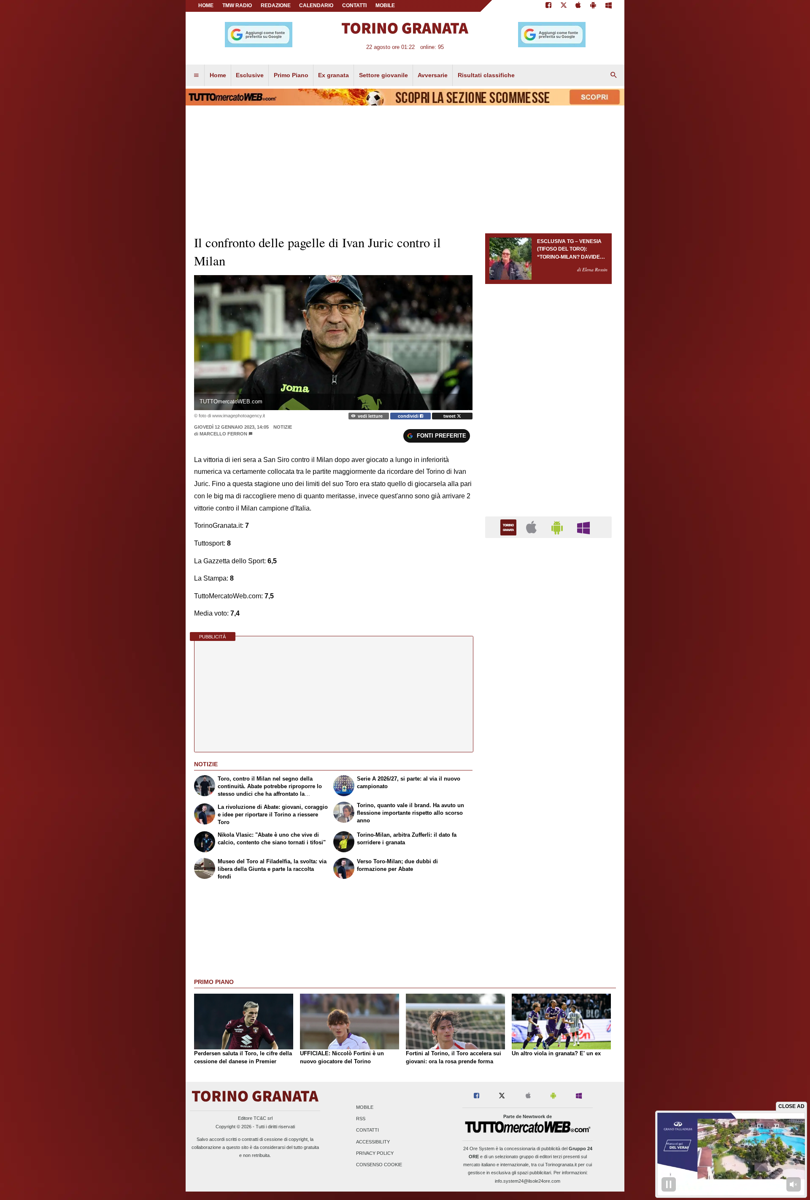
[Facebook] (548, 6)
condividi (409, 416)
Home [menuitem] (218, 75)
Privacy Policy (375, 1153)
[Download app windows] (608, 6)
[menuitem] (196, 75)
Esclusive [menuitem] (250, 75)
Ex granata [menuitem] (333, 75)
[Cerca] (614, 75)
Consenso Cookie (379, 1164)
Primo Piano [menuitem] (291, 75)
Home (205, 5)
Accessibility (373, 1141)
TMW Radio (237, 5)
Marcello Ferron (223, 433)
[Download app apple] (578, 6)
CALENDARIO (316, 5)
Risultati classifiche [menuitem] (486, 75)
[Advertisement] (548, 871)
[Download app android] (593, 6)
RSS (360, 1119)
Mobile (364, 1107)
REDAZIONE (276, 5)
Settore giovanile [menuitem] (383, 75)
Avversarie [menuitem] (433, 75)
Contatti (367, 1130)
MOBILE (385, 5)
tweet (450, 416)
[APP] (509, 527)
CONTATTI (354, 5)
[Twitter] (564, 6)
